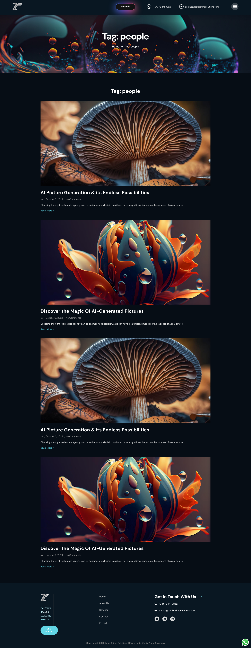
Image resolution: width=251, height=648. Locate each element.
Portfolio (103, 623)
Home (102, 596)
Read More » (47, 210)
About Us (104, 603)
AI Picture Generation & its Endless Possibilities (95, 192)
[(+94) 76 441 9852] (149, 6)
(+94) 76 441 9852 (162, 6)
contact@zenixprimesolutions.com (202, 6)
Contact (103, 616)
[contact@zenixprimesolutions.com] (181, 6)
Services (103, 609)
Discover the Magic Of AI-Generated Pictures (92, 311)
